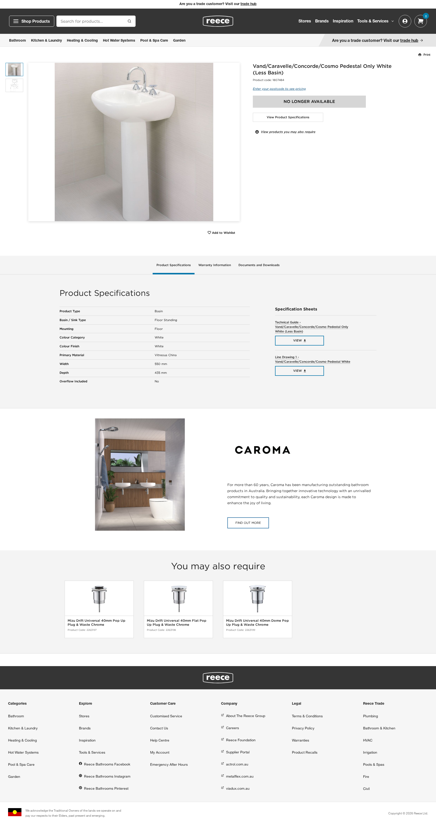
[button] (234, 142)
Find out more (248, 523)
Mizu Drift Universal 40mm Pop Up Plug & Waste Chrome (96, 623)
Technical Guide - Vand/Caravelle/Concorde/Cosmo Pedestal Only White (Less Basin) (311, 326)
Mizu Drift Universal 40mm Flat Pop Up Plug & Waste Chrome (176, 623)
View (297, 340)
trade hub (248, 4)
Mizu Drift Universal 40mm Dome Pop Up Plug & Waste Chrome (257, 623)
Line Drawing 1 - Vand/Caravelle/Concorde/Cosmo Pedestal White (312, 359)
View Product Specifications (288, 117)
